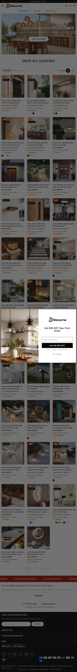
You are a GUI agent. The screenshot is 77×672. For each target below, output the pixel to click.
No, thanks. (57, 354)
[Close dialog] (74, 311)
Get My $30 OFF (57, 345)
